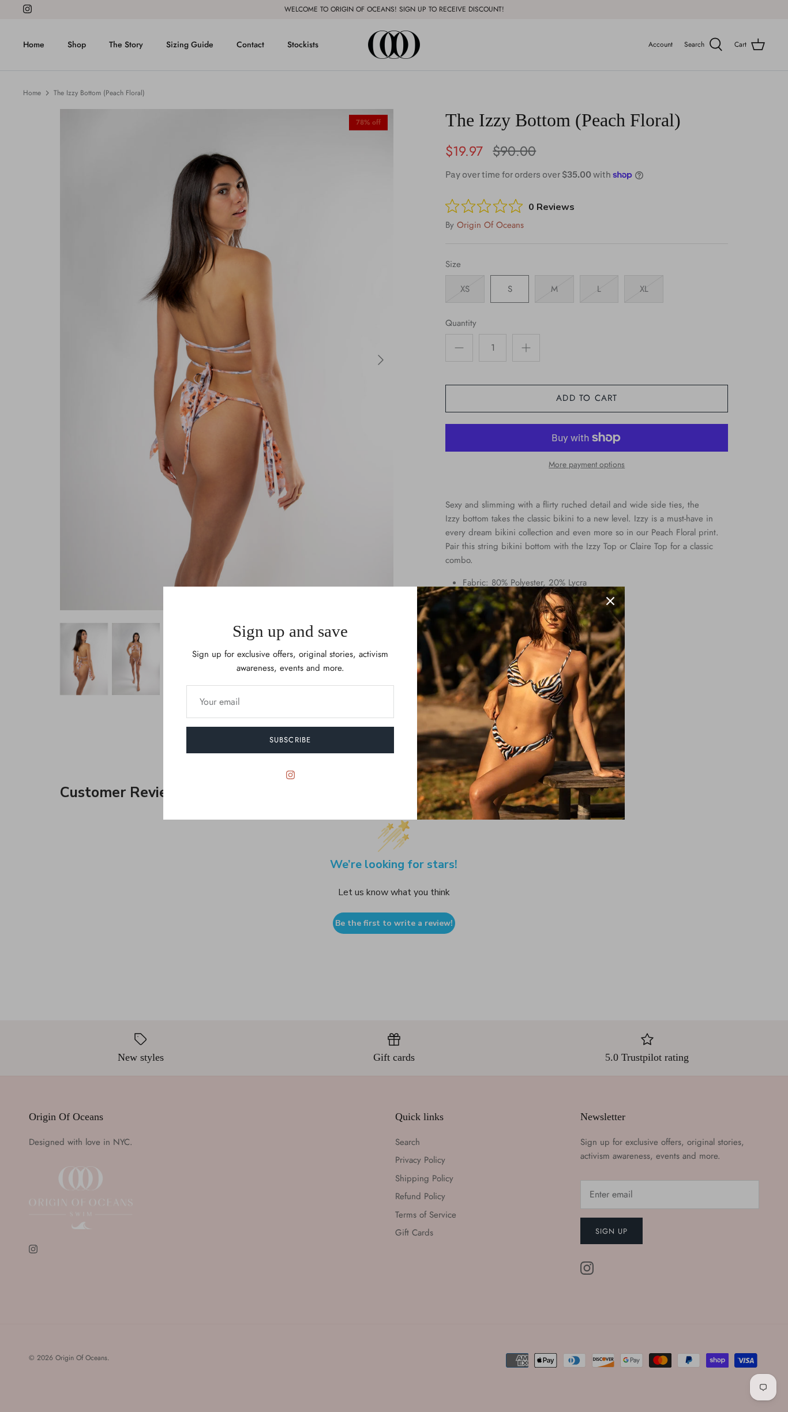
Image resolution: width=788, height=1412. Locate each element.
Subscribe (289, 739)
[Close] (610, 601)
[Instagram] (290, 775)
